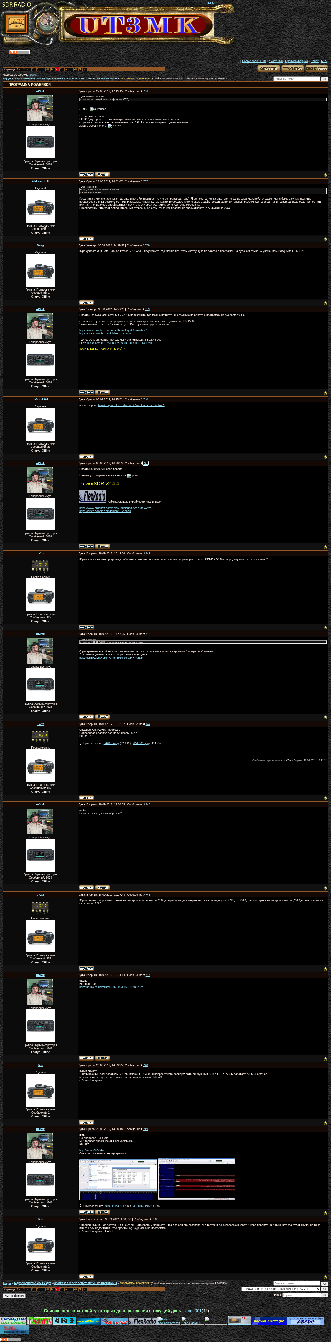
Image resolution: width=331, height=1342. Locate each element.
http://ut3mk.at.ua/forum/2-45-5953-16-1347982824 (111, 986)
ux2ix (40, 553)
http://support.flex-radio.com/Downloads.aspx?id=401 (131, 405)
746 (148, 894)
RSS (211, 2)
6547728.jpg (141, 743)
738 (147, 245)
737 (145, 181)
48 (47, 69)
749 (145, 1129)
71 (80, 69)
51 (61, 69)
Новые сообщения (254, 61)
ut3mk (33, 75)
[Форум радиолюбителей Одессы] (64, 1323)
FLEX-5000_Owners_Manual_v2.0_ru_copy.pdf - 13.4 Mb (115, 342)
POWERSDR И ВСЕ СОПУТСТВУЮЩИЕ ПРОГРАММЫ (85, 78)
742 (148, 553)
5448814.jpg (111, 743)
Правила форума (296, 61)
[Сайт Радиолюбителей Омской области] (216, 1323)
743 (148, 633)
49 (52, 69)
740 (145, 399)
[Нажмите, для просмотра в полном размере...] (118, 1198)
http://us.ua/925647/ (91, 1150)
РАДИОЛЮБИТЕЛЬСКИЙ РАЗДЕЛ (32, 78)
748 (145, 1065)
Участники (276, 61)
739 (147, 309)
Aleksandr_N (40, 181)
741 (145, 463)
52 (66, 69)
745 (148, 804)
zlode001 (193, 1311)
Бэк (40, 1065)
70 (75, 69)
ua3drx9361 (40, 399)
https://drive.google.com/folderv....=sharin (105, 333)
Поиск (315, 61)
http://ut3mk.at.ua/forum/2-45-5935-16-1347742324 (111, 657)
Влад (40, 245)
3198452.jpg (141, 1205)
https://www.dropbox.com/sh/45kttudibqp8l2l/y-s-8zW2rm (115, 330)
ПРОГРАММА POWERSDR (135, 78)
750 (154, 1219)
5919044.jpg (111, 1205)
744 (148, 724)
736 (145, 91)
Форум (7, 78)
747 (148, 975)
